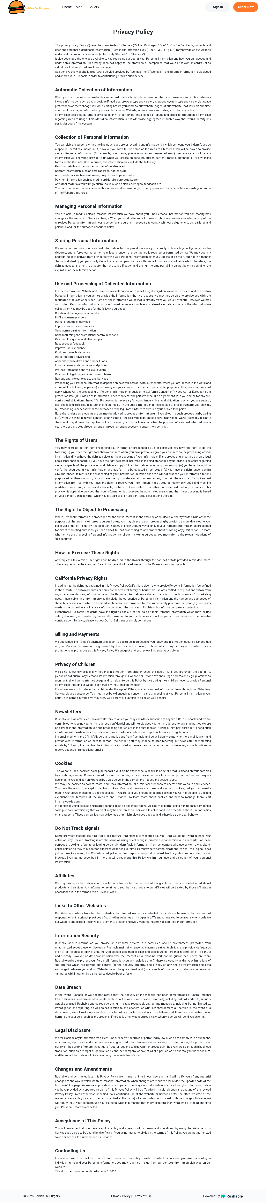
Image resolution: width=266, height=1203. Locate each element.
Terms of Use (142, 1196)
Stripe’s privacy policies (165, 650)
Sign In (218, 7)
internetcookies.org (67, 801)
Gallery (93, 7)
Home (67, 7)
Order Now (246, 7)
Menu (80, 7)
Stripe (84, 641)
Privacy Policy (120, 1196)
